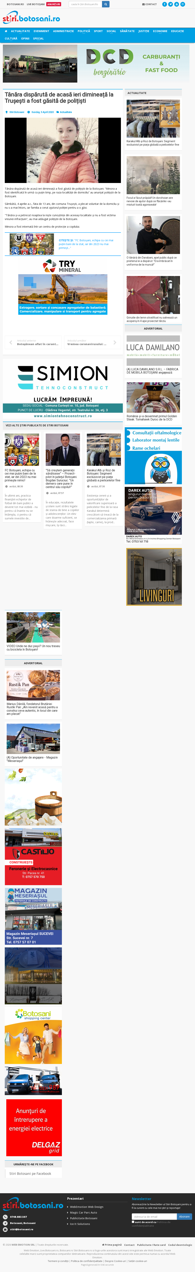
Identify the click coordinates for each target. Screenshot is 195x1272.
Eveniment (41, 31)
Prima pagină (113, 1244)
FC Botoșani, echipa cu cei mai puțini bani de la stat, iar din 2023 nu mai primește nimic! (20, 475)
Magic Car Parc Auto (83, 1212)
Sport (98, 31)
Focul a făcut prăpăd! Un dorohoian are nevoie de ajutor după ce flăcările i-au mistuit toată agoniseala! (150, 201)
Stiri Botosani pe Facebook (30, 1173)
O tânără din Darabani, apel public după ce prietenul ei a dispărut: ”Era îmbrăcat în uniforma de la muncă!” (152, 261)
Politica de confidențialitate (151, 1223)
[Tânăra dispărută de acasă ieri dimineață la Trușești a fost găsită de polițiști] (63, 150)
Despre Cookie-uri (115, 1261)
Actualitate (66, 112)
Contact (129, 1245)
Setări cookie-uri (137, 1261)
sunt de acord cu (151, 1223)
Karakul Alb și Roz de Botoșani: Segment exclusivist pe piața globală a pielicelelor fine (103, 475)
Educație (177, 31)
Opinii (25, 38)
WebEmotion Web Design (86, 1207)
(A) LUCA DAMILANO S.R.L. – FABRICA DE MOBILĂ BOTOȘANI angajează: (152, 371)
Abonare (184, 1216)
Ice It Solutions (80, 1224)
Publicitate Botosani (83, 1218)
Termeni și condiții (58, 1261)
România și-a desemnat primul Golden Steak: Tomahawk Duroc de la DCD (152, 417)
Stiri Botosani (17, 112)
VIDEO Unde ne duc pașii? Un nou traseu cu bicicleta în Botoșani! (33, 647)
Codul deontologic (180, 1245)
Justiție (143, 31)
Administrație (63, 31)
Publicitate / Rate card (151, 1245)
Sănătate (127, 31)
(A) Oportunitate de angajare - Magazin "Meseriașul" (32, 759)
